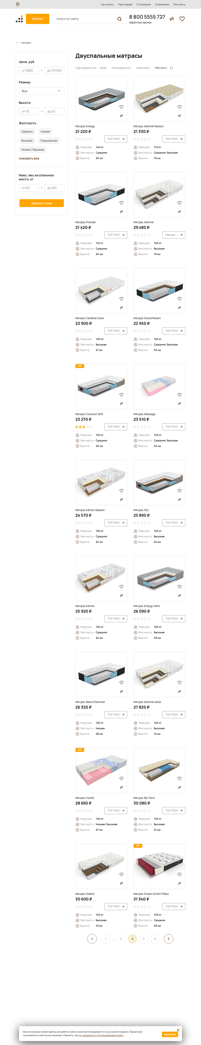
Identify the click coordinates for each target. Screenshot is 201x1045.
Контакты (179, 4)
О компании (162, 4)
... (113, 939)
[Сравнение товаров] (171, 19)
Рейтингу (161, 68)
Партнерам (125, 4)
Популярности (121, 68)
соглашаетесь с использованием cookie (100, 1035)
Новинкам (142, 68)
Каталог (26, 42)
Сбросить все (41, 203)
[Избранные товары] (182, 19)
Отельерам (144, 4)
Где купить (107, 4)
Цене (103, 68)
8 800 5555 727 (147, 16)
